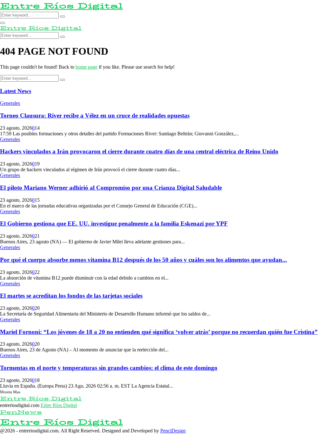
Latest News (15, 91)
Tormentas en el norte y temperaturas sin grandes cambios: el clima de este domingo (108, 367)
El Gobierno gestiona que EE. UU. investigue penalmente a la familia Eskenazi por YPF (114, 223)
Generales (10, 103)
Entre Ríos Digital (61, 6)
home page (86, 67)
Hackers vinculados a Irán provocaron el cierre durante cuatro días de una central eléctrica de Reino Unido (139, 151)
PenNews (21, 412)
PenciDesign (173, 430)
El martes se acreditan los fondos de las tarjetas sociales (71, 295)
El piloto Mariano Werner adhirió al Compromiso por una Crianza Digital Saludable (111, 187)
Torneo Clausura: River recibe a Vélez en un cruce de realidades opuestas (94, 115)
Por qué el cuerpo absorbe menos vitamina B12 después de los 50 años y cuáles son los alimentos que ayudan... (143, 259)
